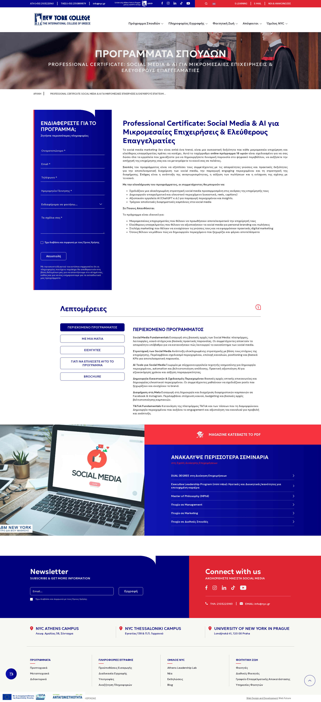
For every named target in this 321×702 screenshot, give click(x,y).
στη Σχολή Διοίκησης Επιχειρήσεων (194, 463)
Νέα (170, 673)
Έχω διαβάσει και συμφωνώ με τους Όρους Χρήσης (72, 242)
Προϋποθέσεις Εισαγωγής (115, 667)
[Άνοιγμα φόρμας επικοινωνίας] (11, 673)
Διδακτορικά (38, 679)
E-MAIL (257, 3)
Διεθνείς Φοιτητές (247, 673)
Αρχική (37, 93)
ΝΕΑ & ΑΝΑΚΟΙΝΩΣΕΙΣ (279, 3)
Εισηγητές (92, 350)
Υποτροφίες (106, 679)
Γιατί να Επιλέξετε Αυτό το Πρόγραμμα (92, 363)
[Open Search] (206, 4)
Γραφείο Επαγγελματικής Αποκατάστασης (263, 679)
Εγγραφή (131, 591)
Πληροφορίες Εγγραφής (186, 23)
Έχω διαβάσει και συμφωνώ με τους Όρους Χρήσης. (61, 599)
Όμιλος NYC (275, 23)
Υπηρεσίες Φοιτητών (249, 684)
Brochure (92, 376)
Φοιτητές (242, 667)
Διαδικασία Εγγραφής (113, 673)
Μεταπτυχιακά (39, 673)
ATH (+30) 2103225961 (42, 3)
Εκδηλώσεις (175, 679)
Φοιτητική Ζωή (223, 23)
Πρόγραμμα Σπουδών (144, 23)
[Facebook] (162, 4)
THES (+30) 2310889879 (73, 3)
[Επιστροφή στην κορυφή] (309, 680)
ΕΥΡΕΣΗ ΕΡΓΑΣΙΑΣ (87, 698)
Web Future (268, 698)
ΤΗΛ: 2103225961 (221, 603)
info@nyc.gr (99, 3)
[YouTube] (188, 4)
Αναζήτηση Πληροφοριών (115, 684)
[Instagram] (168, 4)
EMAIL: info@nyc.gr (257, 603)
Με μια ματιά (92, 339)
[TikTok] (181, 4)
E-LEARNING (241, 3)
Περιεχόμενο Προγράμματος (92, 327)
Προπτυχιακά (38, 667)
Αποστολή (53, 256)
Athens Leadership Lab (182, 667)
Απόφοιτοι (250, 23)
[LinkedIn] (175, 4)
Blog (170, 684)
